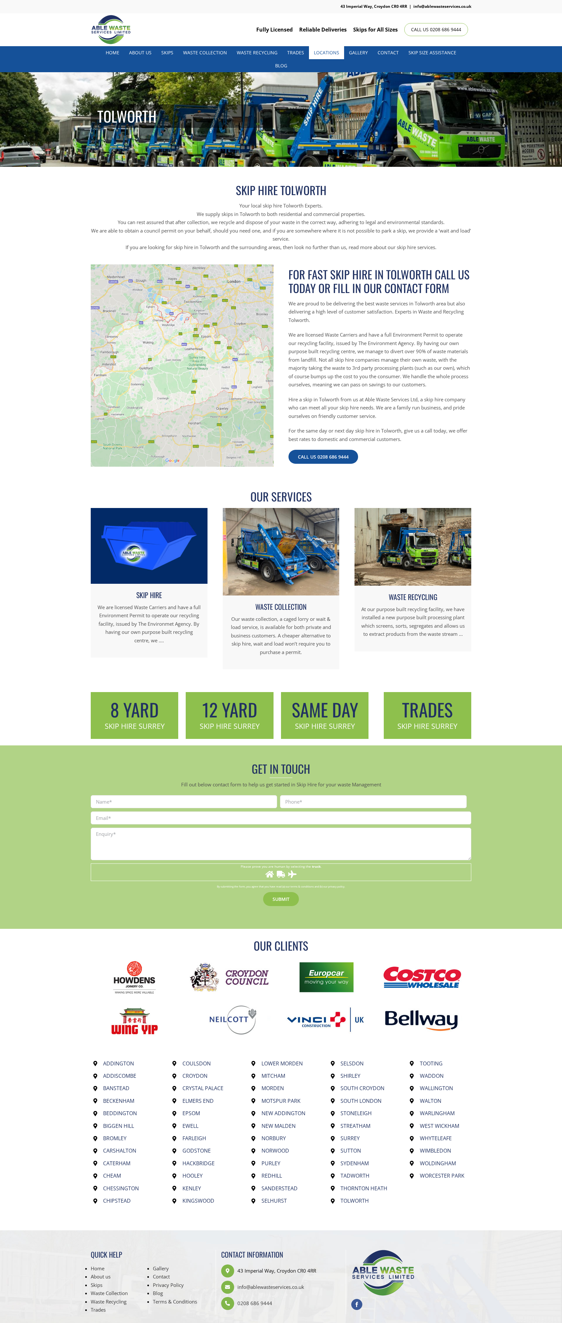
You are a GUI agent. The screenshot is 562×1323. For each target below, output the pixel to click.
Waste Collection (109, 1293)
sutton (351, 1150)
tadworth (355, 1175)
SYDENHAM (355, 1163)
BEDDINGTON (120, 1113)
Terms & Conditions (175, 1301)
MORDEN (272, 1088)
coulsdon (196, 1063)
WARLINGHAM (437, 1113)
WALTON (430, 1100)
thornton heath (364, 1188)
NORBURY (273, 1138)
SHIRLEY (350, 1075)
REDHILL (271, 1175)
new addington (283, 1113)
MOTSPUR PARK (281, 1100)
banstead (116, 1088)
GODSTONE (196, 1150)
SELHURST (274, 1200)
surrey (350, 1138)
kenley (191, 1188)
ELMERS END (198, 1100)
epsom (191, 1113)
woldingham (438, 1163)
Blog (158, 1293)
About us (101, 1276)
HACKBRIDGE (198, 1163)
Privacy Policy (168, 1285)
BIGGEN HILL (118, 1125)
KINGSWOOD (198, 1200)
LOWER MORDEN (282, 1063)
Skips (96, 1285)
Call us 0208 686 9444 (436, 29)
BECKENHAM (118, 1100)
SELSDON (352, 1063)
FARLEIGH (194, 1138)
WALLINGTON (436, 1088)
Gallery (161, 1268)
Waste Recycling (109, 1301)
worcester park (442, 1175)
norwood (275, 1150)
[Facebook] (356, 1304)
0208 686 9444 (254, 1303)
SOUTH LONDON (361, 1100)
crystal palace (202, 1088)
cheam (112, 1175)
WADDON (432, 1075)
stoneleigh (356, 1113)
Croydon (194, 1075)
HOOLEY (192, 1175)
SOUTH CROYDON (362, 1088)
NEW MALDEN (278, 1125)
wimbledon (435, 1150)
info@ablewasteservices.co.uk (442, 6)
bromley (115, 1138)
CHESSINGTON (121, 1188)
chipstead (117, 1200)
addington (118, 1063)
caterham (116, 1163)
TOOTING (431, 1063)
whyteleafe (436, 1138)
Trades (98, 1309)
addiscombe (119, 1075)
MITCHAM (273, 1075)
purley (270, 1163)
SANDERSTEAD (279, 1188)
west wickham (439, 1125)
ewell (190, 1125)
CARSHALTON (119, 1150)
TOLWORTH (355, 1200)
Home (97, 1268)
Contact (161, 1276)
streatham (355, 1125)
